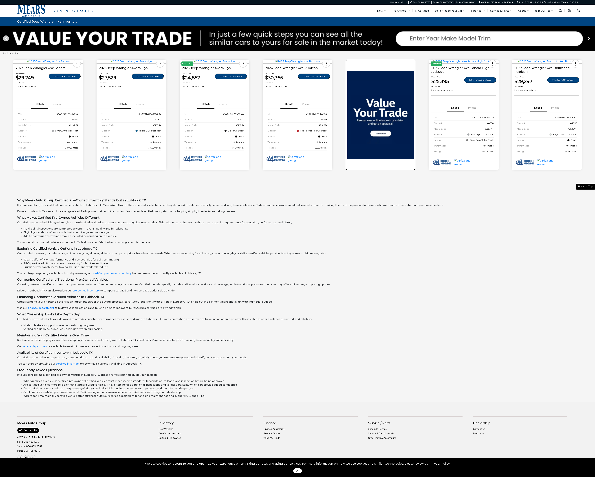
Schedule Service (377, 429)
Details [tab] (40, 104)
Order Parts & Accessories (382, 438)
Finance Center (271, 433)
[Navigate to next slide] (592, 38)
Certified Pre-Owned (170, 438)
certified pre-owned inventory (112, 273)
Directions (478, 433)
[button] (77, 64)
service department (35, 346)
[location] (479, 2)
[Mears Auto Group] (55, 10)
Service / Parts (379, 423)
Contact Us (30, 430)
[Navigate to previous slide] (2, 38)
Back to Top (585, 186)
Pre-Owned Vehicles (170, 433)
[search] (578, 11)
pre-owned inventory (86, 290)
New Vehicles (166, 429)
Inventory (166, 423)
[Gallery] (297, 38)
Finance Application (273, 429)
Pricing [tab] (57, 104)
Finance (269, 423)
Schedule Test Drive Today (65, 76)
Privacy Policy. (440, 463)
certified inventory (67, 363)
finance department (41, 307)
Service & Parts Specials (381, 433)
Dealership (481, 423)
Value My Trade (271, 438)
